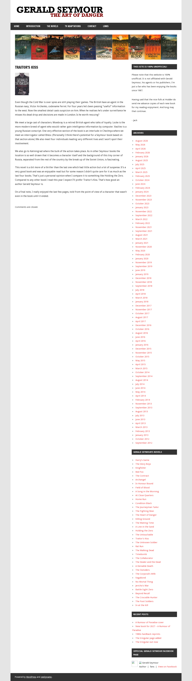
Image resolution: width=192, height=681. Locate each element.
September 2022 (143, 215)
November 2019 (143, 262)
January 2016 (141, 344)
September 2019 (143, 266)
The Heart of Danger (146, 515)
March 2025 (141, 172)
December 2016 (143, 325)
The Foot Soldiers (144, 601)
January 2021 (141, 243)
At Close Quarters (144, 495)
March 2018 (141, 297)
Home (16, 26)
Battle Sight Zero (144, 589)
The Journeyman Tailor (147, 507)
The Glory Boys (143, 464)
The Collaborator (144, 558)
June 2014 (140, 388)
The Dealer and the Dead (148, 562)
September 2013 (143, 407)
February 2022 (142, 223)
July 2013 (139, 415)
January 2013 (141, 435)
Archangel (140, 479)
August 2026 (141, 140)
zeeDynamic (46, 677)
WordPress (31, 677)
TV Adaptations (73, 26)
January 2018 (141, 301)
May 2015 (140, 360)
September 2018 (143, 286)
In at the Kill (141, 605)
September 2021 (143, 231)
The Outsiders (142, 570)
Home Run (140, 499)
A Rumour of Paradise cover (149, 622)
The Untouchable (144, 534)
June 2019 (140, 270)
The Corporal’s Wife (145, 573)
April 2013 (140, 423)
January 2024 (141, 191)
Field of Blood (142, 487)
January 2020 (141, 258)
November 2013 (143, 403)
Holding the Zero (144, 530)
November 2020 (143, 246)
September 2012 (143, 443)
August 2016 (141, 333)
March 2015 (141, 368)
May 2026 (140, 144)
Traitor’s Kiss (142, 538)
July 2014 (139, 384)
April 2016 (140, 341)
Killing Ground (142, 519)
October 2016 (142, 329)
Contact (92, 26)
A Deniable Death (144, 566)
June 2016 (140, 337)
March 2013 (141, 427)
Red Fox (139, 472)
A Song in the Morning (147, 491)
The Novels (52, 26)
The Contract (142, 475)
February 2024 (142, 188)
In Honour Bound (144, 483)
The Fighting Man (144, 511)
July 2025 (139, 164)
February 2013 (142, 431)
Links (106, 26)
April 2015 (140, 364)
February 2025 (142, 176)
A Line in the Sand (144, 526)
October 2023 (142, 203)
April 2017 (140, 321)
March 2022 (141, 219)
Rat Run (139, 546)
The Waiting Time (144, 523)
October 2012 (142, 439)
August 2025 (141, 160)
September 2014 (143, 376)
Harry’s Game (142, 460)
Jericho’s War (142, 585)
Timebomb (141, 554)
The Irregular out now (146, 642)
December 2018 (143, 278)
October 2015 (142, 356)
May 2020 (140, 250)
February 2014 (142, 399)
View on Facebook (167, 666)
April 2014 (140, 395)
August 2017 (141, 317)
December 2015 (143, 348)
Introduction (33, 26)
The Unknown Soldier (146, 542)
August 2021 (141, 235)
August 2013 (141, 411)
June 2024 (140, 184)
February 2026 (142, 152)
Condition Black (143, 503)
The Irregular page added (148, 638)
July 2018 (139, 290)
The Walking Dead (144, 550)
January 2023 (141, 207)
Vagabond (140, 577)
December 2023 (143, 195)
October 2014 (142, 372)
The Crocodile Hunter (146, 597)
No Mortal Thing (144, 581)
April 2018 (140, 294)
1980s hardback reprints (147, 634)
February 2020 (142, 254)
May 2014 (140, 392)
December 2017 (143, 305)
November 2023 (143, 199)
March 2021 (141, 239)
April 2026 (140, 148)
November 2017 (143, 309)
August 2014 (141, 380)
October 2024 (142, 180)
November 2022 (143, 211)
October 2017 (142, 313)
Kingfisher (140, 468)
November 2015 (143, 352)
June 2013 (140, 419)
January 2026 (141, 156)
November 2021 (143, 227)
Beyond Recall (142, 593)
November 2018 (143, 282)
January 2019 (141, 274)
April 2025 (140, 168)
